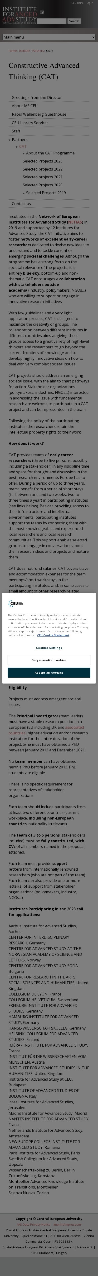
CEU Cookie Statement (53, 635)
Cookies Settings (49, 647)
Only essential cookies (49, 660)
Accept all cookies (49, 672)
